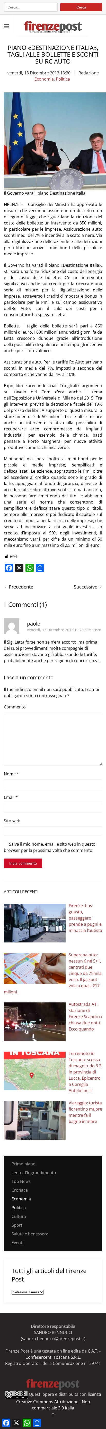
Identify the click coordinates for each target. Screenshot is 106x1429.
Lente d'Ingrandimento (34, 1172)
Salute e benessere (30, 1234)
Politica (63, 79)
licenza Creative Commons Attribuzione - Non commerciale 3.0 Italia (58, 1401)
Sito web (12, 821)
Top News (21, 1181)
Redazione (88, 73)
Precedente (21, 587)
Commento (15, 707)
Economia (44, 79)
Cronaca (20, 1190)
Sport (17, 1225)
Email (11, 797)
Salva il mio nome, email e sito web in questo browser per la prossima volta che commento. (49, 847)
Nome (11, 774)
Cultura (19, 1216)
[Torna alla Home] (53, 24)
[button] (6, 26)
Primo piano (24, 1164)
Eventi (17, 1242)
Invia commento (23, 863)
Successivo (86, 587)
